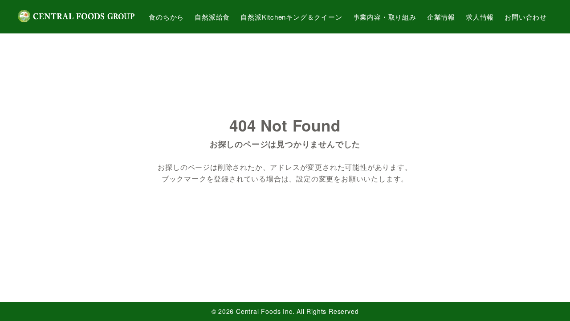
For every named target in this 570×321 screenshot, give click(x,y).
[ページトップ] (550, 301)
